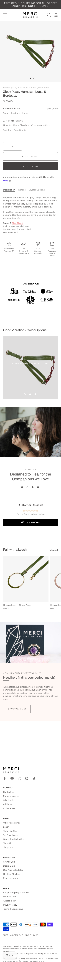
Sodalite (7, 130)
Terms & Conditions (13, 909)
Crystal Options (37, 189)
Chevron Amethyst (40, 125)
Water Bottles (10, 831)
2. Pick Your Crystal (13, 121)
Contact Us (8, 792)
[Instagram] (19, 778)
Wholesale (8, 800)
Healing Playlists (11, 874)
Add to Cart (30, 156)
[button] (24, 394)
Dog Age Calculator (13, 870)
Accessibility (9, 900)
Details (22, 189)
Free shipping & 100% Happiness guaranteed (26, 87)
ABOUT (28, 935)
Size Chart (17, 223)
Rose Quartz (20, 130)
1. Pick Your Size (30, 109)
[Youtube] (12, 778)
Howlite (7, 125)
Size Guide (52, 108)
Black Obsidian (21, 125)
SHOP (5, 935)
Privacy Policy (10, 905)
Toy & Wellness (10, 835)
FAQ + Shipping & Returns (16, 892)
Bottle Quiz (9, 866)
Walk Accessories (11, 822)
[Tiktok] (34, 778)
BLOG (35, 935)
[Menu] (5, 14)
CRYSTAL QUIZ (16, 935)
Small (6, 113)
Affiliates (7, 804)
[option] (30, 367)
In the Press (9, 808)
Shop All (7, 843)
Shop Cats (8, 847)
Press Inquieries (11, 796)
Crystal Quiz (9, 861)
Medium (15, 113)
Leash (6, 827)
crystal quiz (17, 709)
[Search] (49, 15)
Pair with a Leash (15, 549)
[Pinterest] (26, 778)
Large (25, 113)
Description (9, 189)
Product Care (9, 896)
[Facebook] (4, 778)
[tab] (10, 189)
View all (54, 550)
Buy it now (30, 166)
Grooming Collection (13, 839)
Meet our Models (11, 878)
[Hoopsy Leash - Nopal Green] (25, 579)
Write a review (30, 522)
